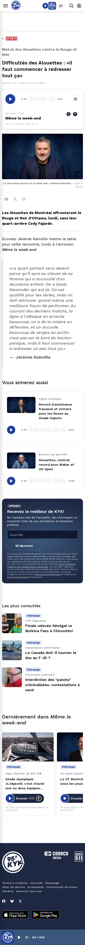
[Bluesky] (12, 901)
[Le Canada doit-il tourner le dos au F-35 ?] (12, 650)
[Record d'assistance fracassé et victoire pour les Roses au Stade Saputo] (21, 405)
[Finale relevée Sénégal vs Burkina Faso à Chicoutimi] (12, 623)
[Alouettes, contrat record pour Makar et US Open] (21, 460)
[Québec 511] (79, 860)
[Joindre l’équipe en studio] (61, 6)
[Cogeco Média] (56, 858)
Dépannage (52, 883)
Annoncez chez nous (29, 891)
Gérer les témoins (13, 887)
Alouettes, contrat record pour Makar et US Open (56, 464)
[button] (19, 937)
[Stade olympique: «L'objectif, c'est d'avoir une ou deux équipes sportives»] (28, 746)
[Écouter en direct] (45, 5)
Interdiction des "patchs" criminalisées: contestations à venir (52, 684)
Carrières (8, 891)
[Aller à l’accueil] (16, 9)
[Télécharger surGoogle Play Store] (45, 915)
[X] (20, 901)
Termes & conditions (15, 883)
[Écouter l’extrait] (10, 99)
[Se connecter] (79, 5)
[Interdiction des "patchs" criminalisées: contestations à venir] (12, 677)
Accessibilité (35, 887)
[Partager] (76, 99)
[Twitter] (15, 199)
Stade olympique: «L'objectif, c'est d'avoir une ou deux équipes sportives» (25, 784)
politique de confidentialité (47, 574)
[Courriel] (23, 199)
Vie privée (36, 883)
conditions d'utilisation (18, 577)
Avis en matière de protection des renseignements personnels (41, 565)
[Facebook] (6, 199)
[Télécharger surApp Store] (15, 915)
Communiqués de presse (61, 887)
